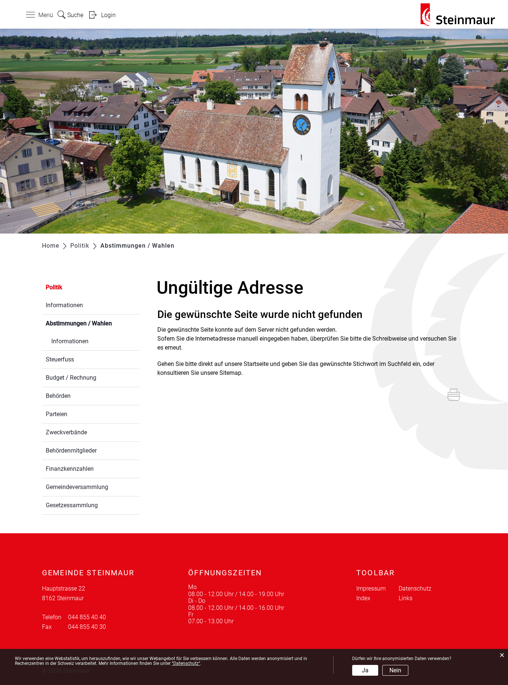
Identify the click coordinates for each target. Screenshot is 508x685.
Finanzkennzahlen (70, 468)
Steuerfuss (60, 359)
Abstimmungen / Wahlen (93, 323)
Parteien (56, 414)
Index (363, 598)
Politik (54, 287)
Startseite (256, 363)
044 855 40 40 (87, 617)
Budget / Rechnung (71, 377)
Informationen (64, 305)
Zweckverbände (66, 432)
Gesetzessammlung (72, 505)
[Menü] (30, 16)
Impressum (371, 588)
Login (108, 15)
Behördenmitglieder (71, 450)
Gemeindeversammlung (77, 487)
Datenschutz (415, 588)
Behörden (58, 395)
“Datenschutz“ (186, 663)
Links (405, 598)
